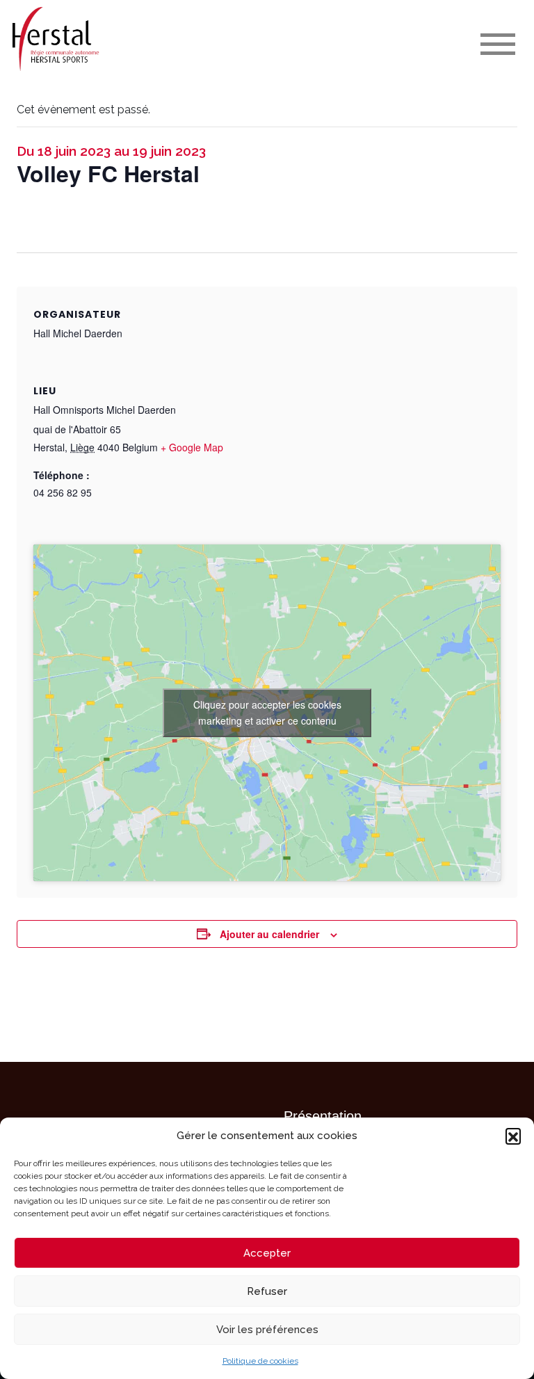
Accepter (267, 1253)
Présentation (323, 1116)
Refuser (267, 1291)
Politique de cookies (260, 1361)
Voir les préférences (267, 1329)
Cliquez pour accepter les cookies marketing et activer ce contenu (267, 712)
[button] (513, 1136)
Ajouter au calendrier (269, 934)
